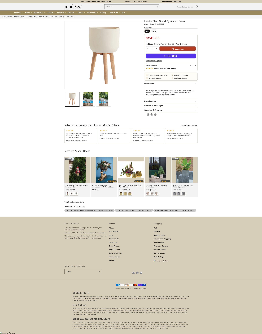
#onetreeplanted (78, 230)
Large (154, 31)
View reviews (171, 68)
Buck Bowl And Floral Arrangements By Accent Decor (103, 186)
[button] (196, 6)
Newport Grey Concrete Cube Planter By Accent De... (183, 186)
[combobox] (131, 7)
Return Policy (159, 242)
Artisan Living (114, 249)
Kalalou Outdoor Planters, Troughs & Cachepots (134, 210)
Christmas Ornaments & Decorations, (131, 298)
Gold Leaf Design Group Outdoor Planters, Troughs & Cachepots (89, 210)
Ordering (157, 231)
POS (129, 288)
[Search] (157, 7)
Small (147, 31)
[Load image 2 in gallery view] (88, 99)
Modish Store (124, 288)
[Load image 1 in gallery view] (72, 99)
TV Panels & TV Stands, (152, 298)
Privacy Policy (114, 257)
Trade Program (114, 246)
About (111, 228)
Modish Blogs (159, 257)
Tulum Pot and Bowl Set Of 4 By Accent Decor (130, 186)
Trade (179, 7)
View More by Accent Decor (74, 202)
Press (111, 235)
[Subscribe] (99, 271)
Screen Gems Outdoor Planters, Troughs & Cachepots (174, 210)
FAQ (155, 228)
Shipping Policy (160, 235)
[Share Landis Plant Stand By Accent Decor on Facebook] (147, 114)
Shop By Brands (160, 249)
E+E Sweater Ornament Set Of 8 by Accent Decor (77, 186)
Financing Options (161, 246)
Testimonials (114, 239)
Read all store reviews (189, 126)
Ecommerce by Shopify (140, 288)
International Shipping (162, 239)
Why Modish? (114, 231)
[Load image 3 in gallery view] (103, 99)
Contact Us (186, 7)
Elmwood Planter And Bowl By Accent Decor (156, 186)
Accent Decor (149, 24)
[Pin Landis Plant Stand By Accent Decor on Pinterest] (155, 114)
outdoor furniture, (82, 298)
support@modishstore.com (78, 238)
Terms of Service (115, 253)
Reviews (112, 260)
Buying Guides (159, 253)
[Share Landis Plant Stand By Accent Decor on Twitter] (151, 114)
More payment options (154, 61)
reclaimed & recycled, (109, 298)
